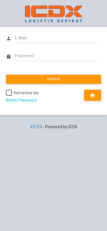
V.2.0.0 (36, 126)
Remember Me (26, 93)
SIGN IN (53, 79)
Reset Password (21, 100)
